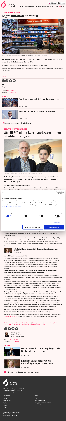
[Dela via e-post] (14, 80)
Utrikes (5, 405)
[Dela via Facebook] (3, 80)
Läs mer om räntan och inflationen (17, 123)
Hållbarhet (5, 403)
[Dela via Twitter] (6, 80)
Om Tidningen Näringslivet (41, 403)
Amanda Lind (17, 324)
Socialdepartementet (37, 323)
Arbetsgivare (11, 323)
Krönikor (5, 407)
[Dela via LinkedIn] (10, 80)
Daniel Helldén (25, 324)
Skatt (17, 323)
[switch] (25, 216)
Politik (5, 323)
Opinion (57, 6)
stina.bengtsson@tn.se (19, 336)
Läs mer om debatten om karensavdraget (23, 372)
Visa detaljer (57, 222)
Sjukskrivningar (57, 323)
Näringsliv (5, 397)
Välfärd (22, 323)
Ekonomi (38, 6)
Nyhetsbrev (38, 397)
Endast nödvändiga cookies (32, 227)
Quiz (4, 409)
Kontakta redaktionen (40, 400)
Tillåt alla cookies (54, 227)
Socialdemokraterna (35, 324)
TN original (10, 324)
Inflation (4, 76)
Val (5, 324)
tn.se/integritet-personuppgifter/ (11, 206)
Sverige (43, 324)
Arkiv (36, 398)
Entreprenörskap (47, 6)
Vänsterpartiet (48, 323)
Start (21, 6)
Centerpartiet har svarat (10, 316)
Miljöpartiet (28, 323)
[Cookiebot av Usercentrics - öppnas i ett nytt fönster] (57, 192)
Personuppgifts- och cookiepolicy (43, 402)
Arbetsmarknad (29, 6)
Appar (36, 395)
